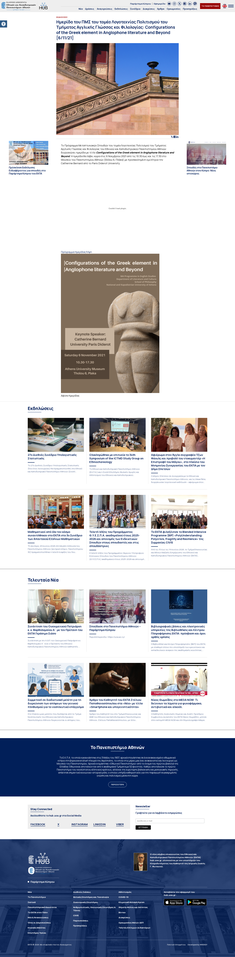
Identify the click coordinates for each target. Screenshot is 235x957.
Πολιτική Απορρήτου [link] (176, 944)
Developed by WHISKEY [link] (197, 944)
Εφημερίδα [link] (159, 4)
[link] (3, 23)
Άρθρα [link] (160, 8)
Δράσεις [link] (89, 8)
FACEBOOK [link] (38, 824)
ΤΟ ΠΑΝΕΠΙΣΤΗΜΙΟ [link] (210, 6)
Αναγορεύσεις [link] (104, 8)
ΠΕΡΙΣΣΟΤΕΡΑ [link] (117, 784)
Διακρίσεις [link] (149, 8)
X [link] (58, 824)
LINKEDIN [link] (99, 824)
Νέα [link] (81, 8)
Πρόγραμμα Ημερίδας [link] (73, 252)
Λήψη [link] (89, 252)
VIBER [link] (120, 824)
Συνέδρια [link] (135, 8)
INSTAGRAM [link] (79, 824)
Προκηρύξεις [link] (190, 8)
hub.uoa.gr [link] (170, 895)
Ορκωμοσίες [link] (173, 8)
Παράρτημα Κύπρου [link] (140, 4)
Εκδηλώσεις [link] (121, 8)
